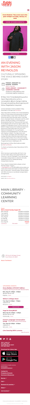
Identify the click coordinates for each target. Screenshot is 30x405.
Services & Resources (7, 375)
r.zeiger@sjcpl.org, (6, 167)
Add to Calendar (10, 86)
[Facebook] (1, 339)
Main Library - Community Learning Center (16, 89)
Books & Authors (11, 178)
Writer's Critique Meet (10, 299)
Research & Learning (7, 384)
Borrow (3, 378)
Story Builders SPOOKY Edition (16, 288)
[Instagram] (7, 339)
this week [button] (15, 223)
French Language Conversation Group (14, 320)
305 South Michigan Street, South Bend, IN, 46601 (13, 256)
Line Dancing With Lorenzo (12, 330)
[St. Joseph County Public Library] (6, 6)
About (3, 387)
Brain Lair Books (7, 145)
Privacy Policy (4, 366)
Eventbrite (18, 110)
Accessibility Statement (6, 368)
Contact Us (4, 371)
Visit (2, 381)
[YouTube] (10, 339)
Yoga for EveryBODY (10, 310)
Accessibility (18, 400)
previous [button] (4, 223)
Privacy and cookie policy (8, 400)
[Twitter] (4, 339)
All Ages (9, 176)
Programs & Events (6, 373)
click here (3, 148)
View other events (15, 22)
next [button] (26, 223)
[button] (28, 10)
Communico (24, 400)
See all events (25, 332)
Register (15, 54)
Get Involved (5, 390)
